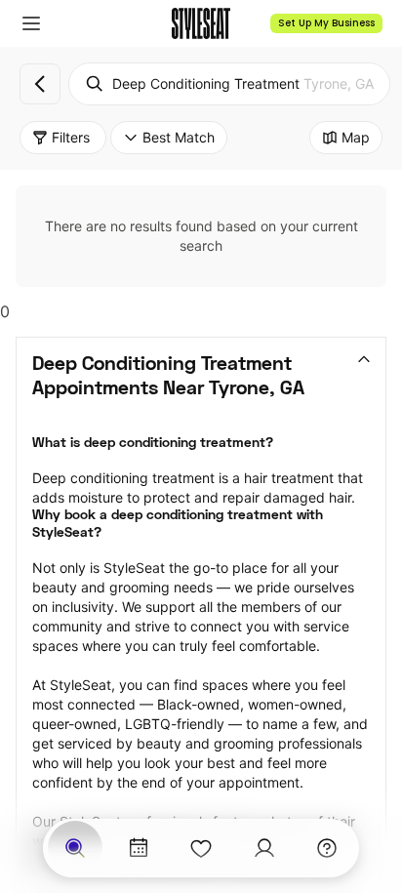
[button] (31, 23)
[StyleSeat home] (201, 23)
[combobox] (229, 83)
